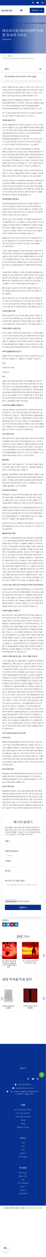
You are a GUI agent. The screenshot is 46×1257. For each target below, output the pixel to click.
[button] (21, 10)
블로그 (10, 56)
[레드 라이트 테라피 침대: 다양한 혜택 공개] (34, 950)
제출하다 (23, 907)
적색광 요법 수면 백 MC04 (12, 1007)
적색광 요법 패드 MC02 (34, 1006)
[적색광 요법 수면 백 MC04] (11, 995)
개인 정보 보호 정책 (35, 1208)
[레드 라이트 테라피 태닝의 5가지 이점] (11, 950)
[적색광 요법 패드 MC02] (34, 995)
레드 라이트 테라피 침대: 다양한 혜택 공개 (34, 962)
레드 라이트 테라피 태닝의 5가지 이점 (12, 962)
